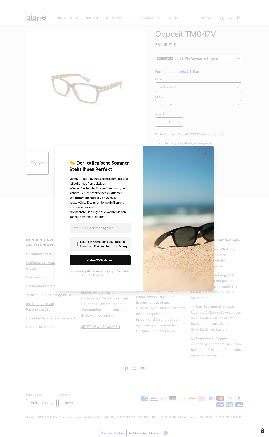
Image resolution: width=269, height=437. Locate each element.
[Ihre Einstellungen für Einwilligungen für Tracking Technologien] (262, 430)
